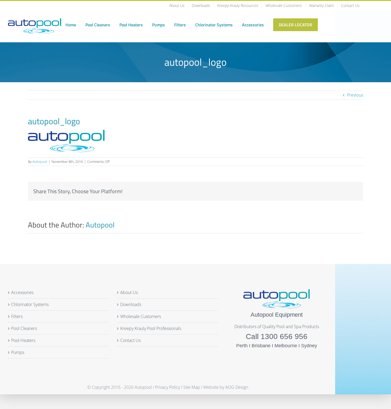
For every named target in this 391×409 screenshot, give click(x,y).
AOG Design (236, 387)
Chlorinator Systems (30, 304)
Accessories (22, 292)
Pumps (17, 352)
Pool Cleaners (24, 328)
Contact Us (130, 340)
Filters (17, 316)
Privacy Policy (168, 387)
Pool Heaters (23, 340)
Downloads (130, 304)
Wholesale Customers (140, 316)
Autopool (39, 161)
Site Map (191, 387)
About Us (129, 292)
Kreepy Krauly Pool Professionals (150, 328)
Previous (355, 95)
